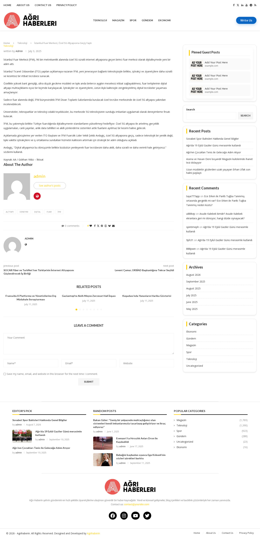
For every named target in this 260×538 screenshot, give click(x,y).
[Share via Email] (113, 225)
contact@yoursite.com (136, 504)
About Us (23, 5)
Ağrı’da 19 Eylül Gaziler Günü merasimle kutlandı (213, 145)
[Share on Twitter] (98, 225)
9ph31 (189, 240)
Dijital (37, 211)
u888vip (190, 213)
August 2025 (193, 288)
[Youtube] (246, 5)
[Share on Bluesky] (109, 225)
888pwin (191, 248)
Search (190, 109)
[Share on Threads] (105, 225)
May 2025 (192, 309)
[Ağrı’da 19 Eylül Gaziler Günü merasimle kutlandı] (22, 436)
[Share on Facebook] (95, 225)
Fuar (49, 211)
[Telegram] (251, 5)
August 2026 (193, 274)
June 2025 (192, 302)
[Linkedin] (242, 5)
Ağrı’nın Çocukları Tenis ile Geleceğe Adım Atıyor (213, 152)
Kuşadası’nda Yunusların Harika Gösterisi (146, 295)
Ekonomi (164, 20)
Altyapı (10, 211)
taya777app (193, 196)
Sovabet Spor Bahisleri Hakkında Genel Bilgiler (212, 138)
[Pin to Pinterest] (102, 225)
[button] (8, 302)
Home (7, 5)
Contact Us (43, 5)
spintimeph (192, 227)
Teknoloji (100, 20)
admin (19, 51)
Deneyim (24, 211)
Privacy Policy (66, 5)
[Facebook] (234, 5)
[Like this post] (90, 225)
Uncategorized (194, 365)
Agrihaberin (93, 533)
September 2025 (195, 281)
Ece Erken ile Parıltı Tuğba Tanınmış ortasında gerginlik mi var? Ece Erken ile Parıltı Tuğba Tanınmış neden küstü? (216, 200)
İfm (59, 211)
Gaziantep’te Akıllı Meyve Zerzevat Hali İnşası (89, 295)
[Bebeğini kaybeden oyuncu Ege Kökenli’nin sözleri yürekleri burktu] (103, 459)
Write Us (246, 20)
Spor (133, 20)
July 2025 (191, 295)
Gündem (147, 20)
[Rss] (255, 5)
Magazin (118, 20)
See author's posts (49, 185)
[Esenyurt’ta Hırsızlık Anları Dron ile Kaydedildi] (103, 443)
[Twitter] (237, 5)
